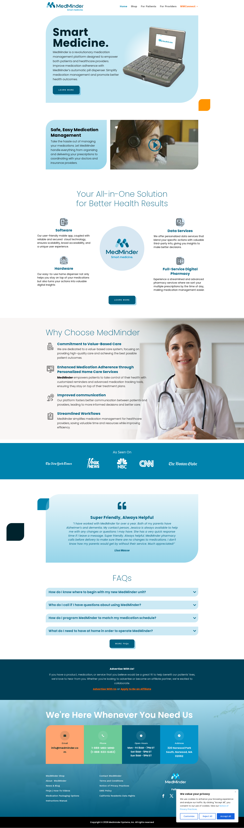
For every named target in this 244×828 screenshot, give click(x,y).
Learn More (122, 300)
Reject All (207, 816)
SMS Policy (105, 790)
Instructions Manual (56, 800)
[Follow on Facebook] (163, 796)
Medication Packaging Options (62, 795)
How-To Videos (61, 790)
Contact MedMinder (110, 775)
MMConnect (187, 6)
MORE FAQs (122, 643)
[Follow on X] (171, 796)
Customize (189, 816)
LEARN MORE (66, 90)
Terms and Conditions (111, 780)
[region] (207, 805)
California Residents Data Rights (117, 795)
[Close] (235, 791)
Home (123, 6)
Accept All (225, 816)
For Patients (148, 6)
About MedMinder (56, 780)
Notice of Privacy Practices (114, 785)
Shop (134, 6)
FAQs (48, 790)
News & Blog (53, 785)
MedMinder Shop (55, 775)
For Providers (168, 6)
